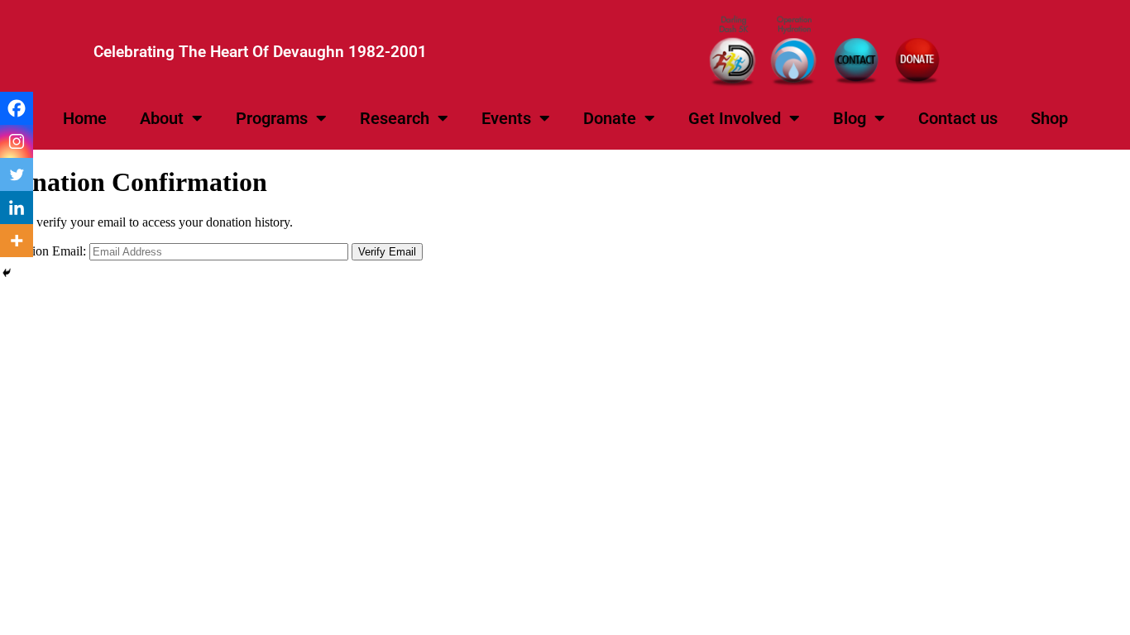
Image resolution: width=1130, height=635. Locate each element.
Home (85, 118)
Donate (609, 118)
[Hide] (6, 272)
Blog (849, 118)
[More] (16, 240)
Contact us (958, 118)
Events (506, 118)
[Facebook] (16, 108)
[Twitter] (16, 174)
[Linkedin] (16, 207)
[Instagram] (16, 141)
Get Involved (734, 118)
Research (394, 118)
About (162, 118)
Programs (272, 118)
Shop (1049, 118)
